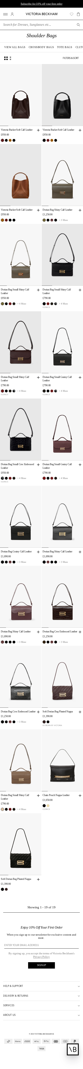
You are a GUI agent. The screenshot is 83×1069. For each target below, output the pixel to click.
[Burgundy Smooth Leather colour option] (51, 220)
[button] (78, 14)
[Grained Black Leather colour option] (14, 303)
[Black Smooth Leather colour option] (48, 220)
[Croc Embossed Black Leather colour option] (55, 303)
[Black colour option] (6, 140)
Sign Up (41, 965)
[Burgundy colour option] (10, 303)
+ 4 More (21, 303)
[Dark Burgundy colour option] (2, 140)
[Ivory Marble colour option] (48, 805)
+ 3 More (63, 220)
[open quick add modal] (38, 130)
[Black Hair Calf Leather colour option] (14, 140)
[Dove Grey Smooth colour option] (2, 809)
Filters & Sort (71, 58)
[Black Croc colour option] (55, 220)
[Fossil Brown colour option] (44, 220)
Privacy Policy (41, 956)
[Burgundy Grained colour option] (44, 478)
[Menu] (5, 14)
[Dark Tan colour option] (10, 140)
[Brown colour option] (44, 642)
